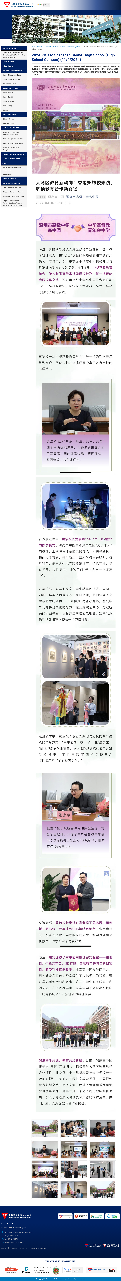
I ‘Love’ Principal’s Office (11, 159)
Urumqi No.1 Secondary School (13, 196)
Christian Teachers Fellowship (13, 154)
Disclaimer (13, 1248)
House (5, 110)
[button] (45, 1128)
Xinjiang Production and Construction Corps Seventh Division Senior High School (12, 203)
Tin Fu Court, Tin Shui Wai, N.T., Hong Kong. (18, 1232)
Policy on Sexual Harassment (13, 143)
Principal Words (8, 62)
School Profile (8, 93)
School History (7, 66)
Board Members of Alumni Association (12, 169)
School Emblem (8, 101)
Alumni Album (7, 174)
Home (34, 47)
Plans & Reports (8, 119)
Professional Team (9, 84)
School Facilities (8, 97)
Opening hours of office (38, 1248)
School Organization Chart (11, 79)
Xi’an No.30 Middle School (12, 188)
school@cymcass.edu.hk (17, 1242)
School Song (7, 106)
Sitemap (4, 1248)
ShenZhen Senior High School (13, 192)
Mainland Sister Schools (11, 183)
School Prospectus (9, 179)
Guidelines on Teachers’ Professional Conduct (11, 133)
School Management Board (12, 75)
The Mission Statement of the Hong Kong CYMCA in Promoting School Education (14, 55)
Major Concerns (8, 123)
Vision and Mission (9, 48)
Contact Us (23, 1248)
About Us (40, 47)
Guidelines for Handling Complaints (11, 149)
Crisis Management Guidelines (13, 139)
